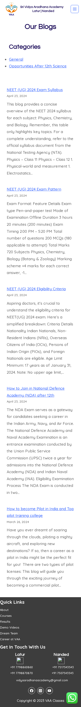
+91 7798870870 (21, 673)
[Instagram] (40, 690)
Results (5, 621)
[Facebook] (31, 690)
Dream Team (9, 633)
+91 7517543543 (63, 667)
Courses (5, 615)
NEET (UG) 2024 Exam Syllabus (35, 89)
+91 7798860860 (21, 667)
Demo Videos (9, 627)
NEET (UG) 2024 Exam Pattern (34, 189)
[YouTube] (49, 690)
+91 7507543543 (63, 673)
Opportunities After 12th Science (38, 66)
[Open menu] (75, 9)
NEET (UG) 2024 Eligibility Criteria (36, 288)
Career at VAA (10, 639)
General (16, 59)
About (4, 610)
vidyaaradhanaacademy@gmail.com (42, 680)
